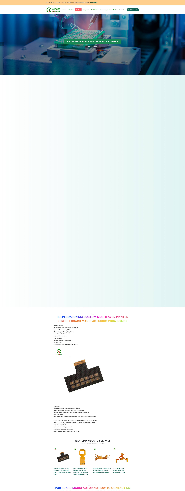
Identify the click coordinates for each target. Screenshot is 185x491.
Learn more (93, 2)
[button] (2, 44)
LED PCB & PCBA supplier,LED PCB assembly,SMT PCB (119, 470)
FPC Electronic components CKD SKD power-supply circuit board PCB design (102, 470)
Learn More (92, 47)
